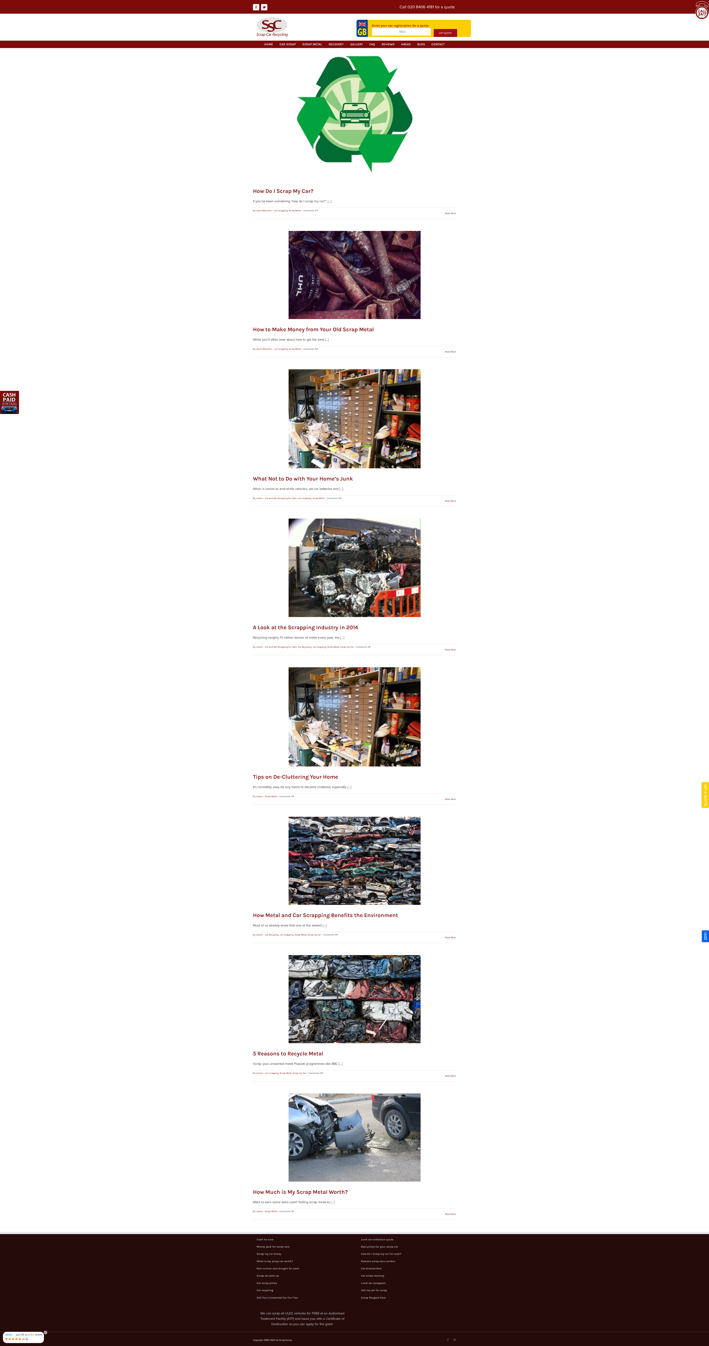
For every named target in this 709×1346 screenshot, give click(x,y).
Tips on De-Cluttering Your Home (295, 776)
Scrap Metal (295, 210)
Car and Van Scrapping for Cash (281, 498)
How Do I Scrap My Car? (283, 191)
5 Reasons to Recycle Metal (288, 1053)
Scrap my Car (346, 646)
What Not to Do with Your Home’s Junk (303, 478)
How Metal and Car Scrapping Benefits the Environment (325, 915)
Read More (450, 213)
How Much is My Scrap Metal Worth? (300, 1192)
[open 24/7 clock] (702, 3)
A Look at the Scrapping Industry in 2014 (305, 627)
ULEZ (705, 936)
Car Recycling (304, 646)
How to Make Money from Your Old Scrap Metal (313, 329)
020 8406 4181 (420, 7)
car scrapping (281, 210)
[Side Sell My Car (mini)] (10, 393)
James (259, 498)
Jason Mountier (264, 210)
